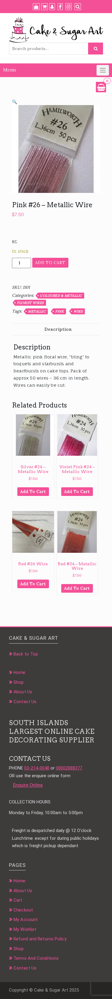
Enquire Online (28, 785)
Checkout (23, 910)
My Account (25, 919)
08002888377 (69, 768)
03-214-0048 (36, 768)
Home (19, 672)
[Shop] (36, 7)
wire (78, 311)
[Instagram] (68, 7)
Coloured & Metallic (61, 296)
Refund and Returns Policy (40, 939)
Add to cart (50, 262)
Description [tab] (58, 329)
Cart (17, 900)
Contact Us (24, 701)
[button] (14, 101)
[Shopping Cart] (101, 87)
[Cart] (44, 7)
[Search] (77, 7)
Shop (18, 682)
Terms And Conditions (36, 958)
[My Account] (52, 7)
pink (59, 311)
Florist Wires (30, 303)
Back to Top (25, 654)
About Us (22, 691)
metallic (37, 311)
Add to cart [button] (33, 491)
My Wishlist (24, 929)
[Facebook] (60, 7)
